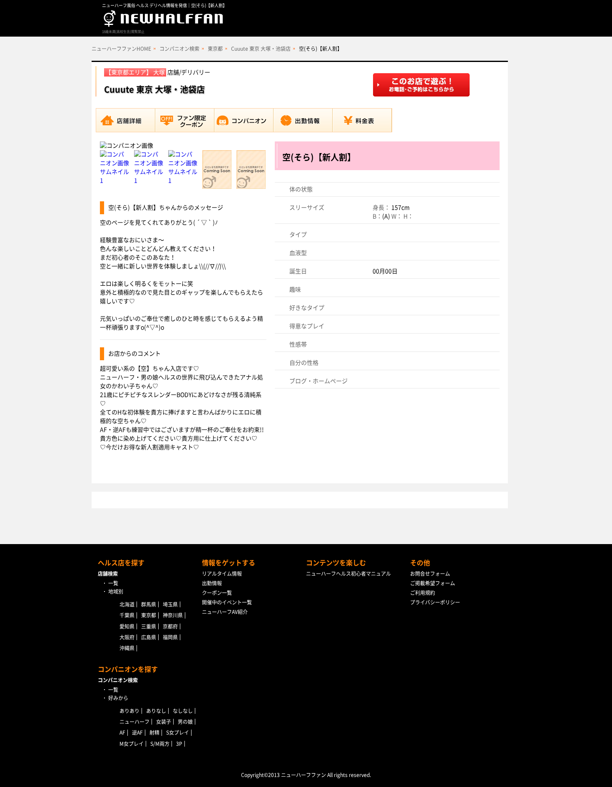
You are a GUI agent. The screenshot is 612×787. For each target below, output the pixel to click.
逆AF (137, 732)
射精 (154, 732)
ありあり (129, 710)
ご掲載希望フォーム (432, 583)
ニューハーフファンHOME (121, 48)
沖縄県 (126, 648)
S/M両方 (159, 743)
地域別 (115, 591)
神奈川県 (173, 615)
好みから (118, 697)
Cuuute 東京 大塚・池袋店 (261, 48)
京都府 (170, 626)
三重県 (148, 626)
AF (122, 732)
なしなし (183, 710)
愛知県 (126, 626)
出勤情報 (212, 583)
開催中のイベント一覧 (227, 602)
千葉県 (126, 615)
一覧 (113, 583)
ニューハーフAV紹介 (225, 611)
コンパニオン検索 (179, 48)
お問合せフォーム (430, 573)
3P (179, 743)
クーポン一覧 (217, 592)
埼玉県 (170, 604)
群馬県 (148, 604)
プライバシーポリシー (435, 602)
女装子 (163, 721)
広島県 (148, 637)
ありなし (156, 710)
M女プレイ (131, 743)
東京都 (215, 48)
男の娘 (185, 721)
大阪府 (126, 637)
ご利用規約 (422, 592)
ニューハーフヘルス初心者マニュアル (348, 573)
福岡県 (170, 637)
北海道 (126, 604)
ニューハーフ (134, 721)
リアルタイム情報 (222, 573)
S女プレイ (177, 732)
